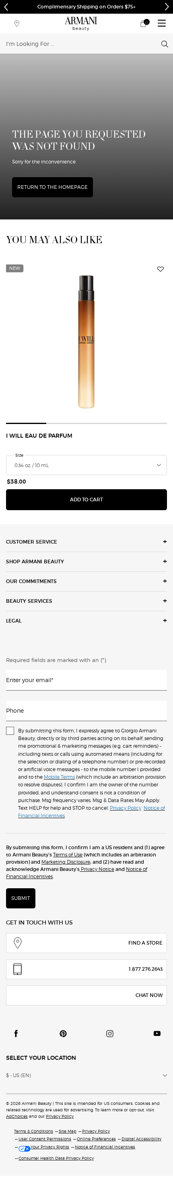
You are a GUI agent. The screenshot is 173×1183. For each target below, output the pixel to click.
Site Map (67, 1131)
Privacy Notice (97, 869)
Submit (20, 898)
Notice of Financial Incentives (105, 1146)
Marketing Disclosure (65, 862)
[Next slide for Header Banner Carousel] (167, 7)
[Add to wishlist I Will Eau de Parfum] (160, 269)
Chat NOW (149, 995)
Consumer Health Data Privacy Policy (56, 1158)
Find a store (145, 943)
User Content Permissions (45, 1138)
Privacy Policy (60, 1116)
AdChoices (17, 1116)
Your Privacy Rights (50, 1146)
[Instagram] (110, 1034)
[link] (143, 23)
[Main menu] (162, 23)
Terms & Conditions (33, 1131)
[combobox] (83, 43)
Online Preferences (96, 1138)
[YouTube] (157, 1034)
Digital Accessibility (141, 1138)
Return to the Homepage (52, 187)
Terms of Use (67, 855)
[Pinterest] (63, 1034)
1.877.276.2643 (146, 969)
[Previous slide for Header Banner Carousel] (6, 7)
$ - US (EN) (18, 1075)
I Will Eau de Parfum (39, 436)
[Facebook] (16, 1034)
